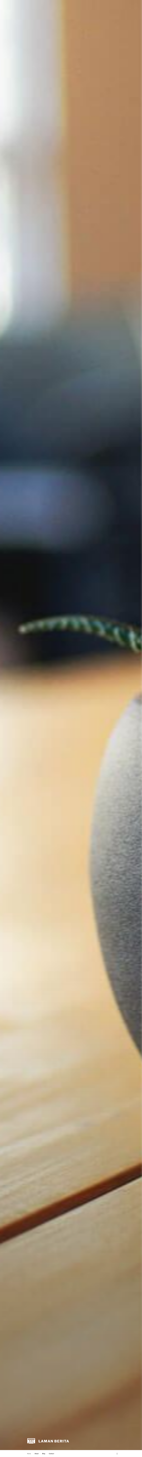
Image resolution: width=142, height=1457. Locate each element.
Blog (43, 1453)
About (37, 1453)
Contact (51, 1453)
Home (29, 1453)
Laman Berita (53, 1441)
